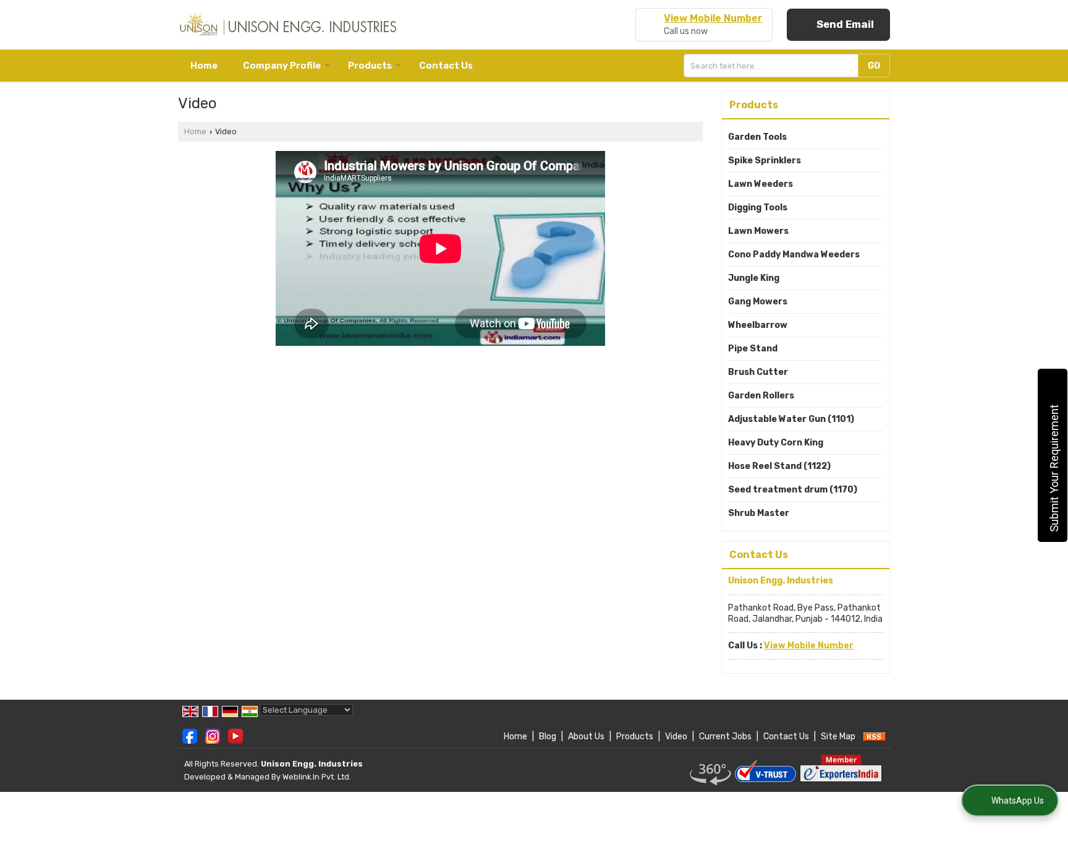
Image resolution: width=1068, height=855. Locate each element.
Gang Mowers (757, 301)
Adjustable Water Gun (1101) (791, 419)
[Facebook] (189, 736)
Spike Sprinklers (764, 160)
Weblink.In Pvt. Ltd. (316, 776)
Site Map (838, 736)
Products (370, 65)
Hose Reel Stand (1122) (779, 466)
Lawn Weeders (760, 184)
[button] (713, 18)
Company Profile (282, 65)
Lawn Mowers (758, 231)
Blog (547, 736)
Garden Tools (757, 137)
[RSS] (874, 736)
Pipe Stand (753, 348)
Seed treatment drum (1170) (792, 489)
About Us (586, 736)
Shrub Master (758, 513)
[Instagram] (212, 736)
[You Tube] (235, 736)
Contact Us (446, 65)
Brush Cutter (758, 372)
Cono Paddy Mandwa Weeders (794, 254)
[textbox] (774, 65)
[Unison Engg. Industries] (287, 24)
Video (676, 736)
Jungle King (753, 278)
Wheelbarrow (757, 325)
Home (204, 65)
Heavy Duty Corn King (775, 442)
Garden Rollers (761, 395)
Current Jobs (725, 736)
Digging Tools (757, 207)
